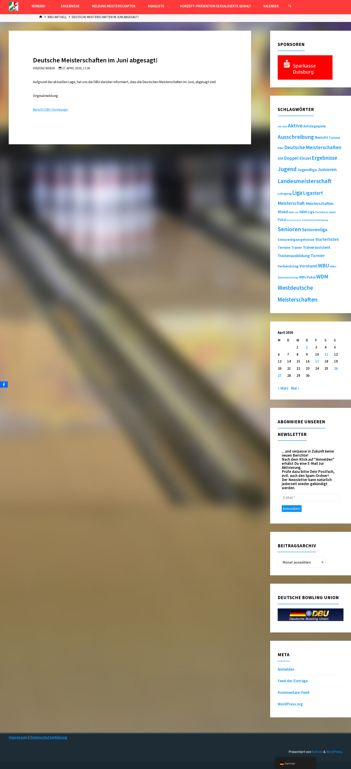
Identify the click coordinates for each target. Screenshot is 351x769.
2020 (284, 126)
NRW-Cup (294, 212)
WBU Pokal (307, 277)
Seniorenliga (314, 229)
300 (279, 126)
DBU (281, 148)
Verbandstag (288, 266)
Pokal (282, 219)
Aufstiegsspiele (314, 126)
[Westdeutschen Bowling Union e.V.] (13, 6)
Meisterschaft (291, 203)
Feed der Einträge (293, 681)
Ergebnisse (324, 157)
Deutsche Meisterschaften (312, 147)
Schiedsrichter (294, 220)
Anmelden (286, 669)
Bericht (321, 137)
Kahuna (317, 751)
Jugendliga (307, 169)
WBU (323, 265)
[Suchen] (289, 6)
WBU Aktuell (57, 17)
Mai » (295, 388)
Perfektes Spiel (325, 212)
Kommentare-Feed (293, 692)
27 (280, 375)
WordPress (334, 751)
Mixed (283, 211)
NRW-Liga (306, 212)
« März (283, 388)
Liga (297, 192)
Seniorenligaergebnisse (296, 239)
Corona (334, 137)
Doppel (291, 158)
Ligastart (313, 193)
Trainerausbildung (294, 255)
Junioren (327, 169)
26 (336, 368)
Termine (284, 247)
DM (280, 158)
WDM (322, 276)
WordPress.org (290, 704)
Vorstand (308, 266)
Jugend (287, 169)
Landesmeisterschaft (305, 181)
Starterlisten (327, 239)
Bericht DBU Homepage (50, 109)
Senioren (289, 229)
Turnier (318, 255)
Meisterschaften (320, 203)
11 (326, 354)
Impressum (18, 737)
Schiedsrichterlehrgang (315, 220)
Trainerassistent (316, 247)
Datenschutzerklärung (48, 737)
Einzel (305, 158)
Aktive (295, 125)
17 (317, 361)
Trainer (296, 247)
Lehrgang (284, 193)
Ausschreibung (296, 136)
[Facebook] (4, 384)
